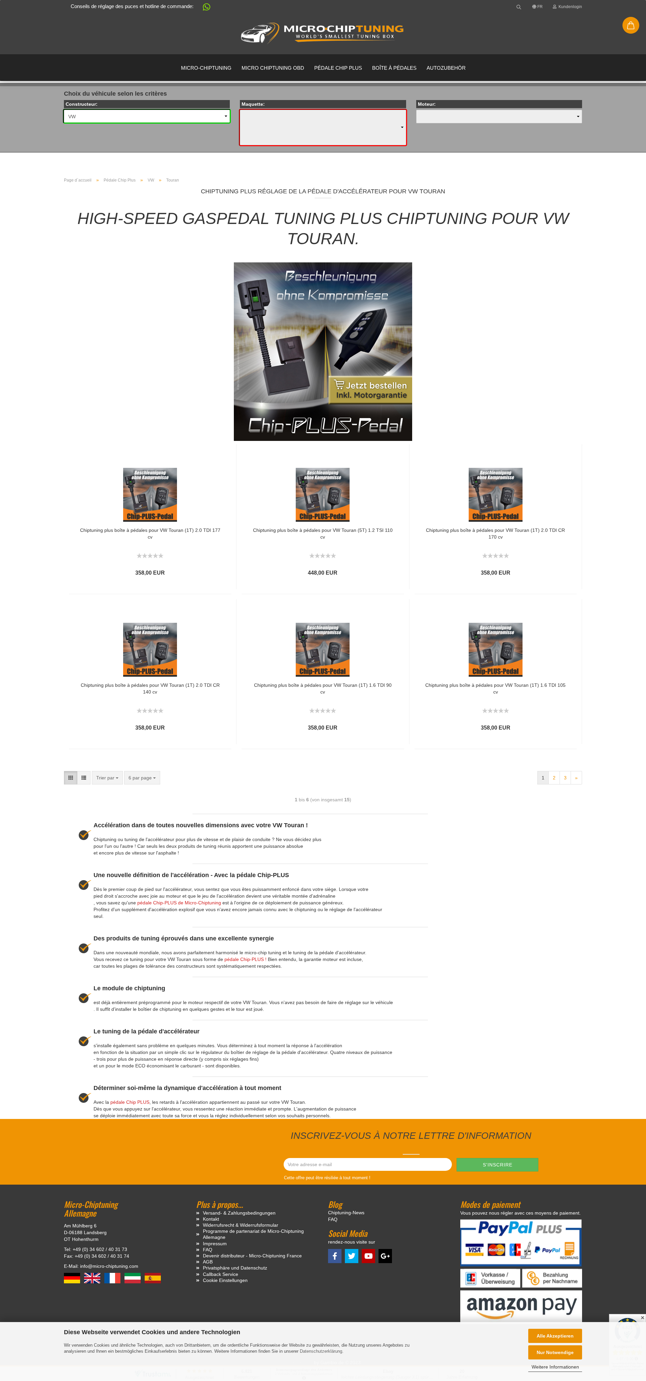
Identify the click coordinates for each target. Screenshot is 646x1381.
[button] (203, 8)
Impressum (215, 1243)
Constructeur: (82, 104)
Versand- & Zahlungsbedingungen (239, 1213)
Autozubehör (446, 68)
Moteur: (427, 104)
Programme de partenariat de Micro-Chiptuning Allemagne (253, 1234)
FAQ (207, 1249)
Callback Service (220, 1274)
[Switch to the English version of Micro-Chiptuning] (93, 1278)
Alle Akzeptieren (555, 1336)
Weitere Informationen (555, 1367)
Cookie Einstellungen (225, 1280)
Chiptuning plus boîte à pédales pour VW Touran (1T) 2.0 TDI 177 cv (150, 533)
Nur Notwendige (555, 1352)
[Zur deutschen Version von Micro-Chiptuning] (72, 1278)
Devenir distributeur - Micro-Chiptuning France (252, 1255)
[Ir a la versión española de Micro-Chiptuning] (153, 1278)
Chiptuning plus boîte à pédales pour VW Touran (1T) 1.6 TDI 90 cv (323, 688)
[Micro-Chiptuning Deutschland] (323, 33)
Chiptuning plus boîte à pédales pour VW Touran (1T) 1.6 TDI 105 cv (495, 688)
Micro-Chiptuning (206, 68)
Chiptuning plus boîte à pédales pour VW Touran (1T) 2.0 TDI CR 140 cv (150, 688)
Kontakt (211, 1219)
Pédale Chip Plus (338, 68)
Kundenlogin (569, 6)
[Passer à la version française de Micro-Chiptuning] (113, 1278)
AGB (208, 1261)
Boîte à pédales (394, 68)
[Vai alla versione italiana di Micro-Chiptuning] (133, 1278)
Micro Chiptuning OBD (273, 68)
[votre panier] (630, 25)
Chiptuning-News (346, 1212)
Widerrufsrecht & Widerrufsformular (240, 1225)
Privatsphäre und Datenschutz (235, 1268)
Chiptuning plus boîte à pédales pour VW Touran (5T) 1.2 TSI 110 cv (323, 533)
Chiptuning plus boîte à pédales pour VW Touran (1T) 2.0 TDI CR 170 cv (495, 533)
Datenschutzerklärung (321, 1351)
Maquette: (253, 104)
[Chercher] (518, 6)
